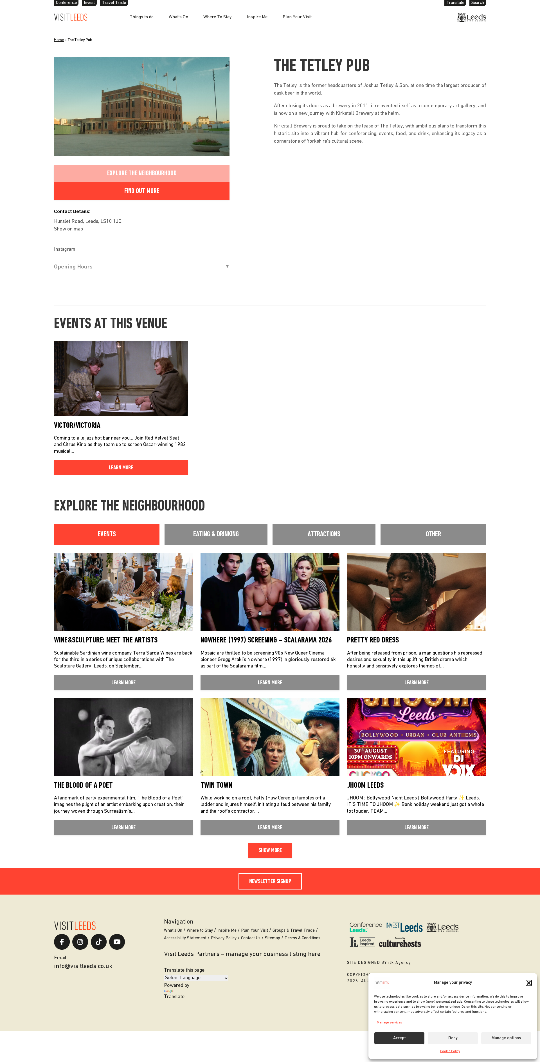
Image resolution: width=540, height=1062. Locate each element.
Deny (453, 1038)
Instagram (64, 249)
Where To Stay (217, 17)
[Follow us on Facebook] (62, 942)
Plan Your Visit (297, 17)
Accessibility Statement (185, 938)
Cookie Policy (450, 1051)
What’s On (178, 17)
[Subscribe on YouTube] (117, 942)
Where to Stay (200, 931)
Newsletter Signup (270, 881)
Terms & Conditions (302, 938)
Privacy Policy (224, 938)
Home (59, 40)
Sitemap (272, 938)
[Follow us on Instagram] (80, 942)
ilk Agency (399, 963)
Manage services (389, 1022)
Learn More (121, 468)
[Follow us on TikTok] (99, 942)
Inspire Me (257, 17)
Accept (399, 1038)
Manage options (506, 1038)
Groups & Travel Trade (294, 931)
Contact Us (250, 938)
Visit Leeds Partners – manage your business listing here (242, 954)
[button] (529, 983)
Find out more (141, 191)
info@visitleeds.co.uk (83, 966)
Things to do (142, 17)
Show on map (68, 229)
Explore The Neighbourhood (142, 173)
